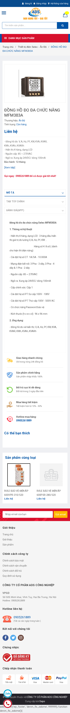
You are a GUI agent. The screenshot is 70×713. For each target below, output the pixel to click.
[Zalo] (7, 693)
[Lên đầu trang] (59, 706)
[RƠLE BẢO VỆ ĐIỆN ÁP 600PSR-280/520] (51, 474)
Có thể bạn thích (17, 433)
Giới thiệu (7, 539)
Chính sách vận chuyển (15, 565)
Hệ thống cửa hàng (59, 3)
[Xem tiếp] (9, 167)
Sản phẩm (8, 544)
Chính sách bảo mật (13, 560)
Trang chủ (8, 534)
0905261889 (22, 176)
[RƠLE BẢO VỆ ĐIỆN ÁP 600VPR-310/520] (18, 474)
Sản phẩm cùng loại (20, 458)
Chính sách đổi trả (12, 570)
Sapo (42, 701)
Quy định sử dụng (12, 576)
